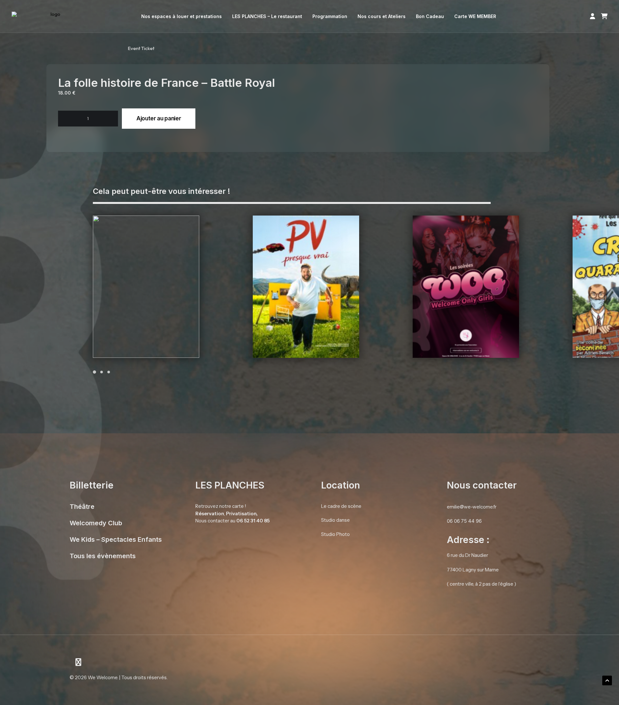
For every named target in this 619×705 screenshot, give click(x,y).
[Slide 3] (108, 372)
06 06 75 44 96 (464, 521)
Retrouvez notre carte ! (220, 506)
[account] (593, 16)
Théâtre (82, 506)
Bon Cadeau (430, 16)
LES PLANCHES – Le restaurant (267, 16)
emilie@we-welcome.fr (471, 507)
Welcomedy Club (96, 523)
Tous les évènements (103, 556)
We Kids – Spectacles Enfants (116, 539)
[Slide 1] (95, 372)
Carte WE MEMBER (475, 16)
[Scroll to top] (607, 680)
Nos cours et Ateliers (382, 16)
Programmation (329, 16)
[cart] (602, 16)
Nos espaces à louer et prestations (181, 16)
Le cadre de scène (341, 506)
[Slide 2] (101, 372)
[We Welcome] (53, 16)
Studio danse (335, 520)
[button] (69, 119)
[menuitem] (181, 16)
